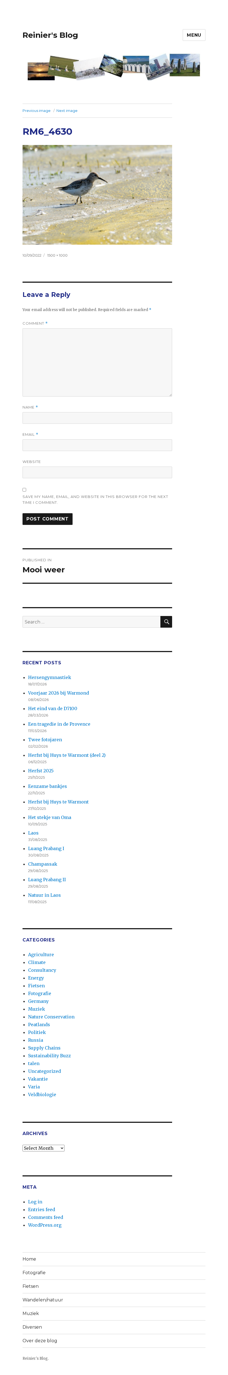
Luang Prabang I (46, 848)
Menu (194, 35)
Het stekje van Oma (49, 817)
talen (33, 1063)
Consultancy (42, 970)
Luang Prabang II (47, 879)
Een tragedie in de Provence (59, 724)
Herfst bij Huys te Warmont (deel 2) (67, 755)
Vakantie (38, 1079)
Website (32, 461)
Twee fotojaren (45, 739)
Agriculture (41, 954)
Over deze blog (40, 1340)
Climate (37, 962)
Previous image (37, 110)
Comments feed (45, 1217)
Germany (38, 1001)
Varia (34, 1087)
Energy (36, 978)
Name (30, 407)
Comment (35, 323)
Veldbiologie (42, 1094)
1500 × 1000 (57, 255)
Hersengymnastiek (49, 677)
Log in (35, 1201)
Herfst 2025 (41, 770)
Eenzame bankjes (47, 786)
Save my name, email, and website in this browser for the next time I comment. (95, 499)
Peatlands (39, 1024)
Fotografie (39, 993)
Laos (33, 833)
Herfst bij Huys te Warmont (58, 802)
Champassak (42, 864)
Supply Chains (44, 1048)
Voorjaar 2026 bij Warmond (58, 693)
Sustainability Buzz (49, 1055)
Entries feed (41, 1209)
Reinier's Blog (50, 35)
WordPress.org (44, 1225)
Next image (67, 110)
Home (29, 1259)
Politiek (37, 1032)
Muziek (36, 1009)
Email (30, 434)
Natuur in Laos (44, 895)
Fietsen (36, 985)
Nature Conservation (51, 1017)
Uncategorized (44, 1071)
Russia (35, 1040)
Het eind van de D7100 (52, 708)
